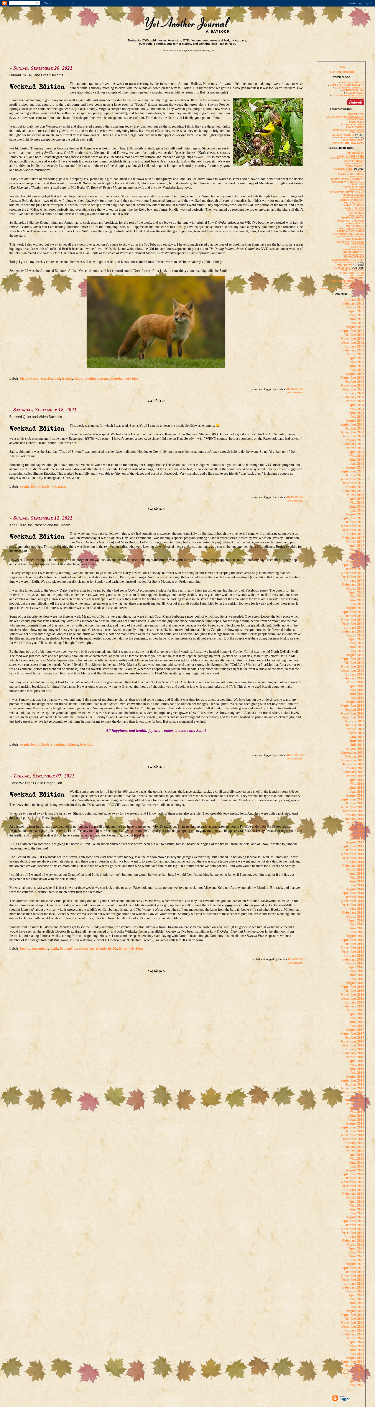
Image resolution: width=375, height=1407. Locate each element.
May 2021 (357, 1205)
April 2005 (356, 452)
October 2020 (354, 1178)
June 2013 (356, 834)
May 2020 (357, 1158)
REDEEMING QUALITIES (350, 241)
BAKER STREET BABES (350, 155)
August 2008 (355, 608)
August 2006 (355, 514)
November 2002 (352, 338)
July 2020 (357, 1166)
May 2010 (357, 690)
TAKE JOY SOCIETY (352, 270)
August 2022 (355, 1264)
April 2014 (356, 873)
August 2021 (355, 1217)
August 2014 (355, 889)
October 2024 (354, 1365)
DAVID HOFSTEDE (353, 197)
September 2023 (352, 1315)
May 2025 (357, 1385)
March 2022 (355, 1244)
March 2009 (355, 635)
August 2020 (355, 1170)
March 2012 (355, 776)
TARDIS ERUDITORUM (351, 273)
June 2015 (356, 928)
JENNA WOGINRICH (352, 286)
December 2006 (352, 530)
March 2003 (355, 354)
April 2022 (356, 1248)
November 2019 (352, 1135)
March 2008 (355, 588)
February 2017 (353, 1006)
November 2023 (352, 1322)
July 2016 (357, 979)
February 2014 (353, 865)
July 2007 (357, 557)
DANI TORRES (356, 275)
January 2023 (354, 1283)
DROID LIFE (357, 184)
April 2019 (356, 1108)
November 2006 (352, 526)
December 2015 (352, 951)
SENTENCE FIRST (354, 257)
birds (24, 378)
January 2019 (354, 1096)
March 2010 (355, 682)
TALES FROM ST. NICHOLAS (347, 95)
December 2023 (352, 1326)
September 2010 (352, 705)
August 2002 (355, 327)
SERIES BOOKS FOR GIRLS (348, 260)
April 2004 (356, 405)
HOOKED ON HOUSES (351, 200)
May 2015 (357, 924)
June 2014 (356, 881)
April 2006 (356, 498)
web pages (58, 486)
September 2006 (352, 518)
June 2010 (356, 694)
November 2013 (352, 854)
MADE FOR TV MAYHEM (350, 221)
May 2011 (357, 737)
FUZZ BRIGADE (355, 93)
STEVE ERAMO (355, 119)
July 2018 (357, 1072)
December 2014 (352, 905)
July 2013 (357, 838)
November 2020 (352, 1182)
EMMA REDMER (355, 127)
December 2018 (352, 1092)
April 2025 (356, 1381)
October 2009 (354, 662)
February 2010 (353, 678)
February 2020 (353, 1147)
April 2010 (356, 686)
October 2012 (354, 803)
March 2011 (355, 729)
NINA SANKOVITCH (353, 252)
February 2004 (353, 397)
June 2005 (356, 459)
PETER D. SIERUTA (345, 262)
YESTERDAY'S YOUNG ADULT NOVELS (341, 288)
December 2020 (352, 1186)
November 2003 (352, 385)
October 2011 (354, 756)
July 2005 (357, 463)
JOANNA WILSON (354, 283)
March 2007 (355, 541)
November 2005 (352, 479)
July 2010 (357, 698)
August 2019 (355, 1123)
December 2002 (352, 342)
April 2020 (356, 1154)
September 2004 (352, 424)
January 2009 (354, 627)
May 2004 (357, 409)
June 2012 (356, 787)
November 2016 (352, 994)
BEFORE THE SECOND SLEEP (347, 158)
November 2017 (352, 1041)
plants (78, 378)
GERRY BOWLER (354, 163)
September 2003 (352, 377)
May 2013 (357, 830)
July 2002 (357, 323)
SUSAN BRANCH (354, 166)
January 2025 (354, 1377)
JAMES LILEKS (355, 215)
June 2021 (356, 1209)
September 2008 (352, 612)
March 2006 (355, 495)
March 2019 (355, 1104)
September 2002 (352, 331)
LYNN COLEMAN (354, 171)
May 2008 (357, 596)
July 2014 (357, 885)
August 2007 (355, 561)
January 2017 (354, 1002)
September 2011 (352, 752)
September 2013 (352, 846)
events (34, 378)
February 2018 (353, 1053)
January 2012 (354, 768)
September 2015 (352, 940)
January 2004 (354, 393)
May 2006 (357, 502)
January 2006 (354, 487)
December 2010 (352, 717)
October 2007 (354, 569)
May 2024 (357, 1346)
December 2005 (352, 483)
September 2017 (352, 1033)
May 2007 (357, 549)
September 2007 (352, 565)
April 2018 (356, 1061)
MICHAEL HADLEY (353, 195)
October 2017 (354, 1037)
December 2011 (353, 764)
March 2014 (355, 869)
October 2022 (354, 1272)
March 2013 (355, 823)
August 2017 (355, 1029)
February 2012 (353, 772)
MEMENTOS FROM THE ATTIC (347, 85)
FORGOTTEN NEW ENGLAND (347, 192)
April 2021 (356, 1201)
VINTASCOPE (356, 278)
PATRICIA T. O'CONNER (350, 231)
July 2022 (357, 1260)
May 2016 (357, 971)
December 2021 (352, 1233)
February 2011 (353, 725)
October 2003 (354, 381)
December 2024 (352, 1373)
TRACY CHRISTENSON (351, 174)
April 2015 (356, 920)
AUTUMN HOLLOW (353, 90)
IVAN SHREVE (344, 265)
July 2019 (357, 1119)
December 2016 (352, 998)
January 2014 (354, 862)
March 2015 (355, 916)
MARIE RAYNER (355, 239)
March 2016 (355, 963)
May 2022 (357, 1252)
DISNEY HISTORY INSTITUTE (347, 179)
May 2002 (357, 315)
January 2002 (354, 299)
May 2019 (357, 1111)
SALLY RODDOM (354, 244)
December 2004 (352, 436)
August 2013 (355, 842)
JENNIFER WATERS (343, 135)
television (132, 378)
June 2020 (356, 1162)
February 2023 (353, 1287)
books (24, 948)
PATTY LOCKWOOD (352, 218)
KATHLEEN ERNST (353, 187)
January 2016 (354, 955)
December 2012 (352, 811)
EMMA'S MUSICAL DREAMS (348, 129)
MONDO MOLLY (355, 226)
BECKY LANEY (355, 210)
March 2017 (355, 1010)
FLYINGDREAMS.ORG (341, 72)
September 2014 (352, 893)
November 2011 (352, 760)
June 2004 (356, 413)
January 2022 (354, 1236)
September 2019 (352, 1127)
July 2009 (357, 651)
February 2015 (353, 912)
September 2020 (352, 1174)
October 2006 (354, 522)
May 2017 (357, 1018)
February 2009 (353, 631)
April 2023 (356, 1295)
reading (90, 378)
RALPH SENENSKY (353, 254)
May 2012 (357, 783)
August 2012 (355, 795)
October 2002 (354, 334)
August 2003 (355, 374)
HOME (341, 67)
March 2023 (355, 1291)
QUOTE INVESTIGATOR (350, 236)
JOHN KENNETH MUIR (351, 228)
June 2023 (356, 1303)
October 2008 (354, 616)
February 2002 (353, 303)
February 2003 (353, 350)
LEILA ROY (357, 247)
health (112, 948)
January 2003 (354, 346)
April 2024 (356, 1342)
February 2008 (353, 584)
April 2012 (356, 780)
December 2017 (352, 1045)
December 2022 (352, 1279)
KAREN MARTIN (355, 223)
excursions (86, 948)
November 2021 (352, 1229)
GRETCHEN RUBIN (353, 249)
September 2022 (352, 1268)
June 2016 (356, 975)
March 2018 (355, 1057)
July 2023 (357, 1307)
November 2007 (352, 573)
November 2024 (352, 1369)
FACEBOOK (357, 98)
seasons (102, 378)
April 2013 (356, 826)
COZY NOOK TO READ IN (349, 87)
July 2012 (357, 791)
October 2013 (354, 850)
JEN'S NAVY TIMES (353, 140)
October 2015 (354, 944)
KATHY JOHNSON (354, 205)
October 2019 (354, 1131)
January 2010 (354, 674)
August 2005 (355, 467)
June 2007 (356, 553)
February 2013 (353, 819)
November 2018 (352, 1088)
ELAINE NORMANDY (352, 124)
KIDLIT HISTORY (354, 208)
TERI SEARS (357, 132)
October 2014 (354, 897)
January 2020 (354, 1143)
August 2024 (355, 1357)
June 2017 (356, 1022)
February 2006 (353, 491)
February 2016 (353, 959)
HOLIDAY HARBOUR (352, 82)
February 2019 (353, 1100)
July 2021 (357, 1213)
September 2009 (352, 659)
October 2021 (354, 1225)
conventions (39, 948)
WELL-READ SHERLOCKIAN (348, 280)
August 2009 (355, 655)
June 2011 (356, 741)
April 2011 (356, 733)
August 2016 (355, 983)
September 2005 (352, 471)
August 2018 (355, 1076)
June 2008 (356, 600)
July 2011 (357, 744)
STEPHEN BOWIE (354, 161)
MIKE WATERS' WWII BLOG (348, 142)
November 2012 (352, 807)
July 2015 (357, 932)
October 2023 (354, 1318)
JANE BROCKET (342, 168)
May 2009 (357, 643)
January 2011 (354, 721)
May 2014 (357, 877)
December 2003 (352, 389)
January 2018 (354, 1049)
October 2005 (354, 475)
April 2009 (356, 639)
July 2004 (357, 416)
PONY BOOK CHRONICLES (348, 234)
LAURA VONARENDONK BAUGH (345, 116)
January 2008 (354, 580)
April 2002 (356, 311)
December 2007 (352, 577)
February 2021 (353, 1193)
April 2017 (356, 1014)
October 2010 (354, 709)
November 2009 (352, 666)
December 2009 (352, 670)
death (54, 948)
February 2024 (353, 1334)
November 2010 (352, 713)
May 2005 (357, 456)
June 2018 (356, 1069)
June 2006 (356, 506)
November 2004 (352, 432)
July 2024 (357, 1354)
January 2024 (354, 1330)
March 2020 (355, 1151)
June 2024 (356, 1350)
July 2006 (357, 510)
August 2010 (355, 702)
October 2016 (354, 990)
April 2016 (356, 967)
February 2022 (353, 1240)
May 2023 (357, 1299)
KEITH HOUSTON (354, 202)
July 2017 (357, 1026)
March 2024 (355, 1338)
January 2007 (354, 534)
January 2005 (354, 440)
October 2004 (354, 428)
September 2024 (352, 1361)
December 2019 (352, 1139)
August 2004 (355, 420)
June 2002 (356, 319)
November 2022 (352, 1275)
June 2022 (356, 1256)
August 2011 (355, 748)
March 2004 (355, 401)
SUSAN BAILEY (355, 153)
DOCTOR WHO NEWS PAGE (348, 181)
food (57, 378)
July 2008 (357, 604)
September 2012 (352, 799)
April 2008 (356, 592)
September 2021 (352, 1221)
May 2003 (357, 362)
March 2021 (355, 1197)
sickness (72, 744)
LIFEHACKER (356, 213)
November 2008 (352, 620)
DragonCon (68, 948)
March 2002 (355, 307)
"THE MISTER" (356, 114)
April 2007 (356, 545)
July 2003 (357, 370)
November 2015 (352, 947)
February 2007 (353, 538)
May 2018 (357, 1065)
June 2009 (356, 647)
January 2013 (354, 815)
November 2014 (352, 901)
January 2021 (354, 1190)
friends (67, 378)
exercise (46, 378)
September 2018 (352, 1080)
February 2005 (353, 444)
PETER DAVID (356, 176)
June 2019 (356, 1115)
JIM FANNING (356, 189)
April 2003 (356, 358)
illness (123, 948)
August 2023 (355, 1311)
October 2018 (354, 1084)
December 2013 (352, 858)
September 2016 (352, 987)
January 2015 (354, 908)
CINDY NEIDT (356, 122)
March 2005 (355, 448)
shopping (116, 378)
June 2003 (356, 366)
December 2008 (352, 623)
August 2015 (355, 936)
